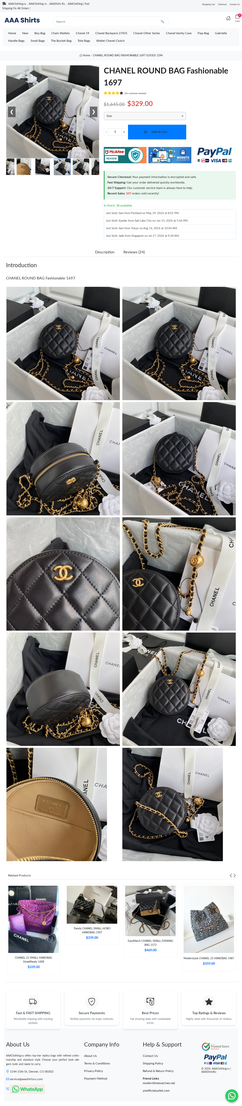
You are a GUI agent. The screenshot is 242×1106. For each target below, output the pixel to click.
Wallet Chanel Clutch (110, 40)
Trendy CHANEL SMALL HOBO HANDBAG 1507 (92, 930)
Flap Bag (203, 33)
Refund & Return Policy (158, 1071)
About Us (90, 1055)
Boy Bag (39, 33)
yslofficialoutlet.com (156, 1090)
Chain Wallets (60, 33)
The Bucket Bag (61, 40)
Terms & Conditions (97, 1063)
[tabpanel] (33, 930)
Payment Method (95, 1078)
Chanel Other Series (146, 33)
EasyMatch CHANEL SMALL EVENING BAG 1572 (150, 943)
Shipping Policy (153, 1063)
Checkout (222, 4)
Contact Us (235, 4)
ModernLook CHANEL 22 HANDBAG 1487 (209, 958)
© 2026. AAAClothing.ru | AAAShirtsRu (216, 1070)
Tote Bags (84, 40)
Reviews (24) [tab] (134, 252)
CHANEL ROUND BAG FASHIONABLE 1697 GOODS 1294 (128, 55)
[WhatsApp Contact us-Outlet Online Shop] (231, 1095)
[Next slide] (235, 875)
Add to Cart (159, 131)
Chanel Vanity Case (179, 33)
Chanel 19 (82, 33)
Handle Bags (16, 40)
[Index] (228, 18)
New (25, 33)
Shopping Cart (208, 4)
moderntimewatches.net (159, 1083)
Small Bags (38, 40)
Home (12, 33)
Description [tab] (104, 252)
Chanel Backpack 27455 (111, 33)
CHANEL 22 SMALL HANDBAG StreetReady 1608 (33, 960)
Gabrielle (221, 33)
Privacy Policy (93, 1071)
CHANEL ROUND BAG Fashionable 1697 (40, 278)
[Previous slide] (231, 875)
